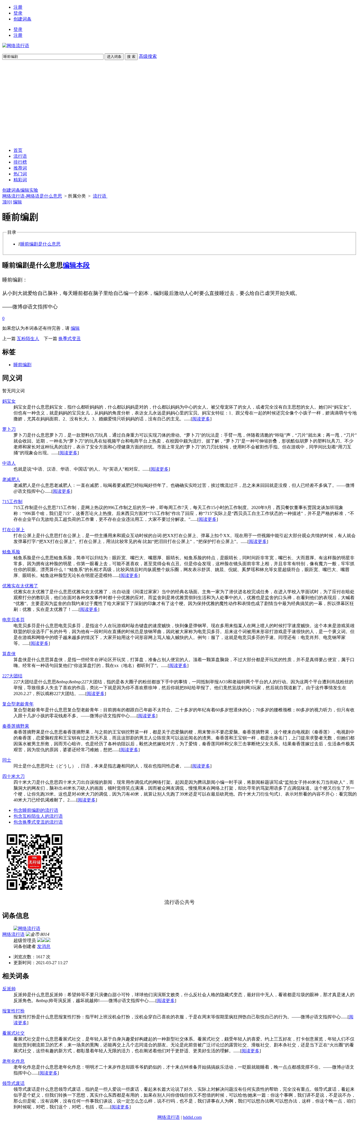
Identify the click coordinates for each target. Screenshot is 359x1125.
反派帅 (9, 988)
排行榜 (20, 162)
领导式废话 (13, 1083)
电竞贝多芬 (13, 619)
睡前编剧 (22, 364)
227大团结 (12, 675)
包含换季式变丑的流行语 (38, 822)
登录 (17, 13)
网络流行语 (13, 934)
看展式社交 (13, 1033)
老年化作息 (13, 1061)
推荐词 (20, 168)
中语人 (9, 463)
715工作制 (12, 501)
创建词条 (22, 19)
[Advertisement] (179, 104)
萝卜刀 (9, 429)
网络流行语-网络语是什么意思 (32, 196)
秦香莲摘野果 (15, 726)
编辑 (17, 202)
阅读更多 (201, 418)
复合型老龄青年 (18, 704)
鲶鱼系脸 (11, 551)
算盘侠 (9, 653)
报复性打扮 (13, 1011)
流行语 (20, 156)
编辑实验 (29, 190)
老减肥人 (11, 479)
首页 (17, 150)
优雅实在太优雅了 (20, 585)
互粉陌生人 (28, 338)
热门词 (20, 173)
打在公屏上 (13, 529)
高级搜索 (148, 56)
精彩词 (20, 179)
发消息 (43, 946)
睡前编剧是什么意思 (40, 244)
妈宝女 (9, 401)
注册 (17, 7)
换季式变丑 (69, 338)
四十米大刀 (13, 776)
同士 (6, 760)
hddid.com (192, 1117)
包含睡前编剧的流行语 (35, 810)
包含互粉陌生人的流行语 (38, 816)
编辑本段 (76, 265)
